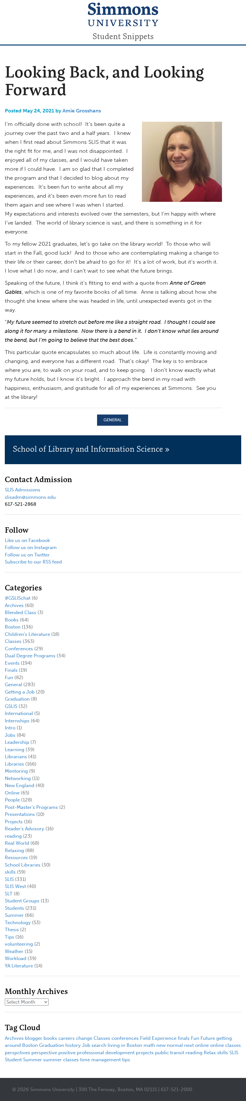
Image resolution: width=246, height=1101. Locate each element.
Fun (9, 677)
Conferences (19, 649)
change (84, 1038)
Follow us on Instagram (31, 547)
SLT (8, 894)
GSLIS (11, 706)
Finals (11, 670)
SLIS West (15, 886)
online (202, 1045)
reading (13, 836)
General (112, 419)
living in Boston (125, 1045)
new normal (169, 1045)
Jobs (10, 735)
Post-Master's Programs (31, 807)
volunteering (19, 944)
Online (12, 793)
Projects (14, 822)
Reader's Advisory (24, 829)
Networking (18, 778)
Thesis (12, 930)
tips (126, 1060)
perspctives (17, 1053)
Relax (210, 1053)
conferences (125, 1038)
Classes (13, 641)
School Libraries (22, 865)
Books (12, 620)
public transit (169, 1053)
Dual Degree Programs (30, 656)
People (12, 800)
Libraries (14, 764)
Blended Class (20, 612)
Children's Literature (27, 634)
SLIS (9, 879)
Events (12, 663)
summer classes (61, 1060)
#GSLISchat (17, 598)
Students (14, 908)
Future (208, 1038)
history (73, 1045)
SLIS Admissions (22, 490)
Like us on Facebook (27, 540)
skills (10, 872)
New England (19, 785)
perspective (44, 1053)
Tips (9, 937)
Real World (17, 843)
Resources (16, 857)
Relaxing (14, 850)
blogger (33, 1038)
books (50, 1038)
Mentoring (16, 771)
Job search (94, 1045)
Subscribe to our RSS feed (33, 562)
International (19, 713)
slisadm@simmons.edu (30, 497)
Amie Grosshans (81, 111)
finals (184, 1038)
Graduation (17, 699)
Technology (18, 922)
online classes (225, 1045)
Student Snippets (123, 36)
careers (66, 1038)
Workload (15, 958)
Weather (14, 951)
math (149, 1045)
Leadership (17, 742)
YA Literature (19, 966)
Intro (10, 728)
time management (100, 1060)
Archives (14, 605)
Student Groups (22, 901)
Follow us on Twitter (27, 555)
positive (67, 1053)
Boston (12, 627)
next (189, 1045)
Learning (14, 749)
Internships (17, 721)
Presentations (20, 814)
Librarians (16, 757)
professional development (106, 1053)
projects (145, 1053)
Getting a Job (20, 692)
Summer (14, 915)
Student (13, 1060)
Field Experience (158, 1038)
